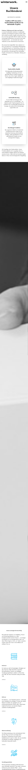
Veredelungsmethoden (7, 762)
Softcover (4, 697)
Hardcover (4, 665)
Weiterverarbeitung (6, 730)
